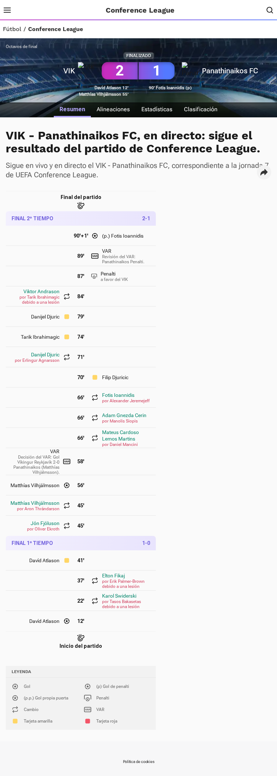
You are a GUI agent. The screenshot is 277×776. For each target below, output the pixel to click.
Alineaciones (113, 109)
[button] (264, 172)
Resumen (72, 109)
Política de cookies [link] (138, 761)
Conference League (55, 29)
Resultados (31, 10)
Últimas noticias (68, 10)
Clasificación (200, 109)
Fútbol (12, 29)
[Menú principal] (7, 10)
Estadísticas (156, 109)
